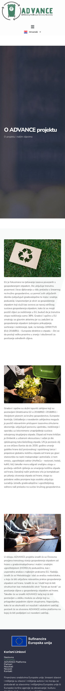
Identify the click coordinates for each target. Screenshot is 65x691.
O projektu (9, 660)
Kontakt (8, 671)
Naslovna (9, 657)
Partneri (8, 664)
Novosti (8, 669)
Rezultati (8, 666)
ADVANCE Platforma (15, 662)
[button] (32, 27)
